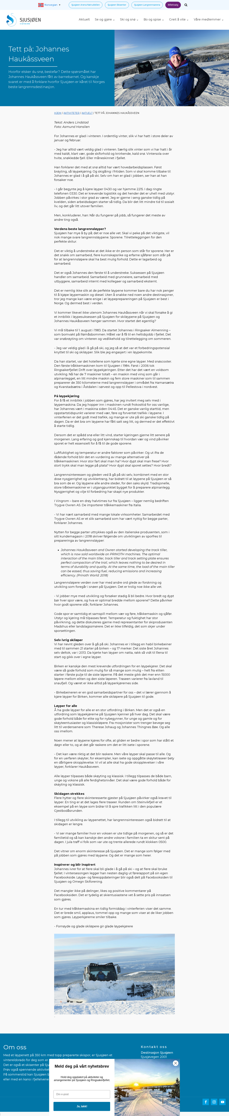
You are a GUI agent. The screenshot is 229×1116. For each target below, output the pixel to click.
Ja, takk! (82, 1106)
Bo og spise (152, 19)
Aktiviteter (71, 113)
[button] (85, 5)
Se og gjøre (103, 19)
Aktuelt (84, 19)
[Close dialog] (176, 1063)
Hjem (57, 113)
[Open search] (185, 5)
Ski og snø (127, 19)
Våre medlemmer (207, 19)
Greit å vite (177, 19)
